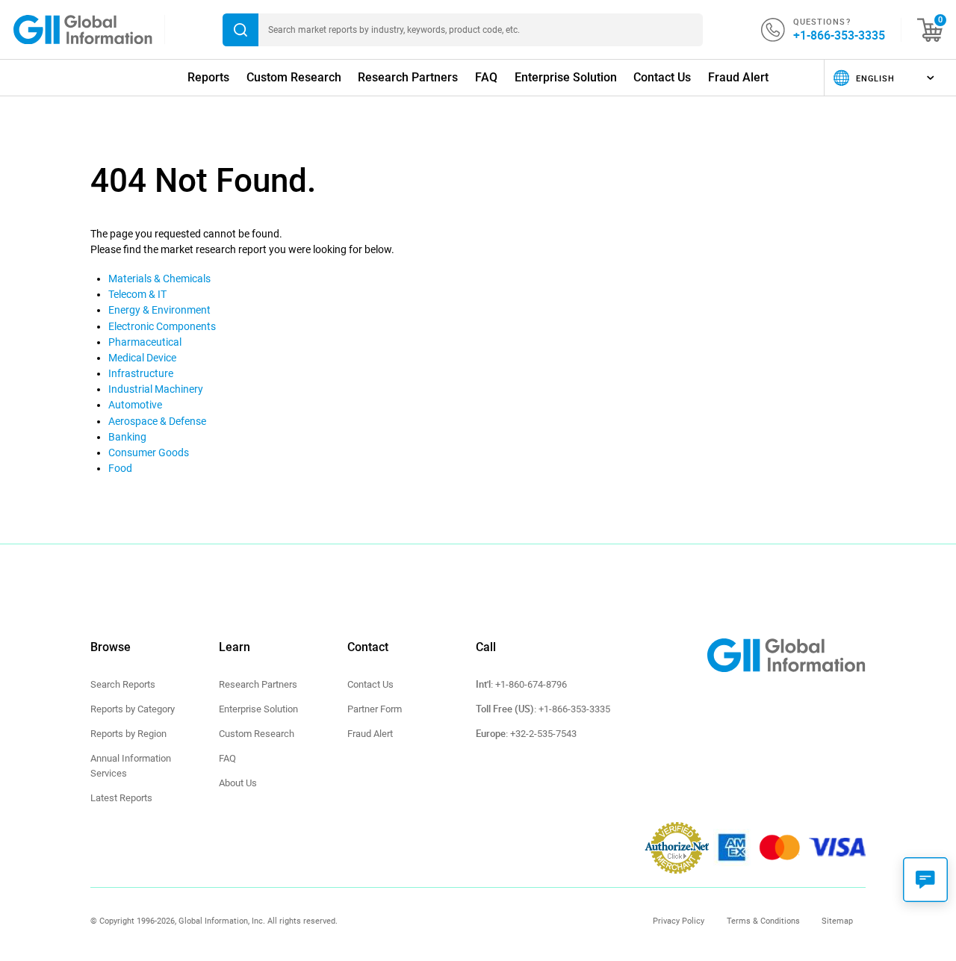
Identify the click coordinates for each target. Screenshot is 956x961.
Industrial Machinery (155, 389)
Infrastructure (140, 373)
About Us (238, 783)
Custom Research (293, 77)
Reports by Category (132, 709)
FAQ (486, 77)
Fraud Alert (738, 77)
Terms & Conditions (763, 920)
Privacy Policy (678, 920)
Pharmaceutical (144, 342)
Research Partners (408, 77)
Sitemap (837, 920)
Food (120, 468)
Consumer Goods (148, 452)
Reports (208, 77)
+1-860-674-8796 (531, 684)
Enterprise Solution (566, 77)
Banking (127, 437)
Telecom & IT (137, 294)
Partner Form (374, 709)
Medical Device (142, 358)
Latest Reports (121, 797)
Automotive (135, 405)
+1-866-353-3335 (839, 35)
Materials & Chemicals (159, 278)
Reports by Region (128, 733)
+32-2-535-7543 (543, 733)
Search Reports (122, 684)
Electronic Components (162, 326)
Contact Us (662, 77)
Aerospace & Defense (157, 421)
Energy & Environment (159, 310)
